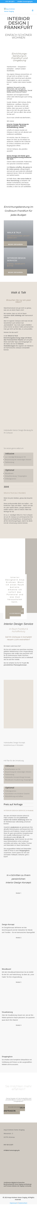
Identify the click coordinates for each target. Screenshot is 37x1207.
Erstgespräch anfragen (14, 1109)
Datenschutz (22, 1203)
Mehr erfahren (15, 244)
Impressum (13, 1203)
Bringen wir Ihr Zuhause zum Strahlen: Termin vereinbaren (14, 611)
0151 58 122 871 (8, 1145)
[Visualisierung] (18, 997)
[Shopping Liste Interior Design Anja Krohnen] (18, 1041)
